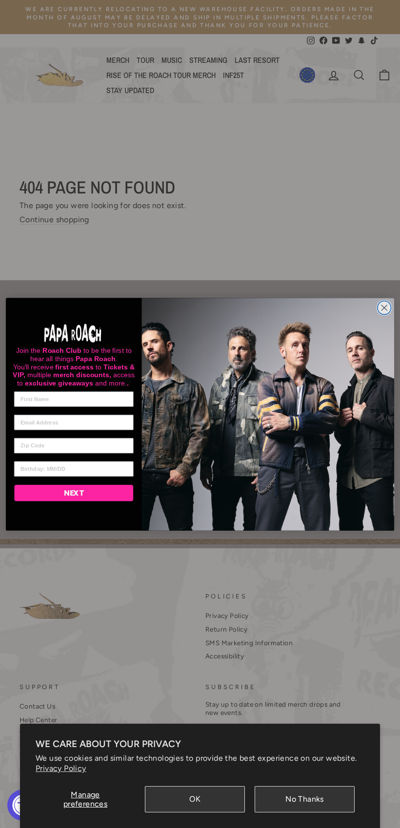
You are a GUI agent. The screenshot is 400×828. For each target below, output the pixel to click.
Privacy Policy (61, 768)
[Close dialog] (384, 307)
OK (194, 799)
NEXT (74, 492)
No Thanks (304, 799)
